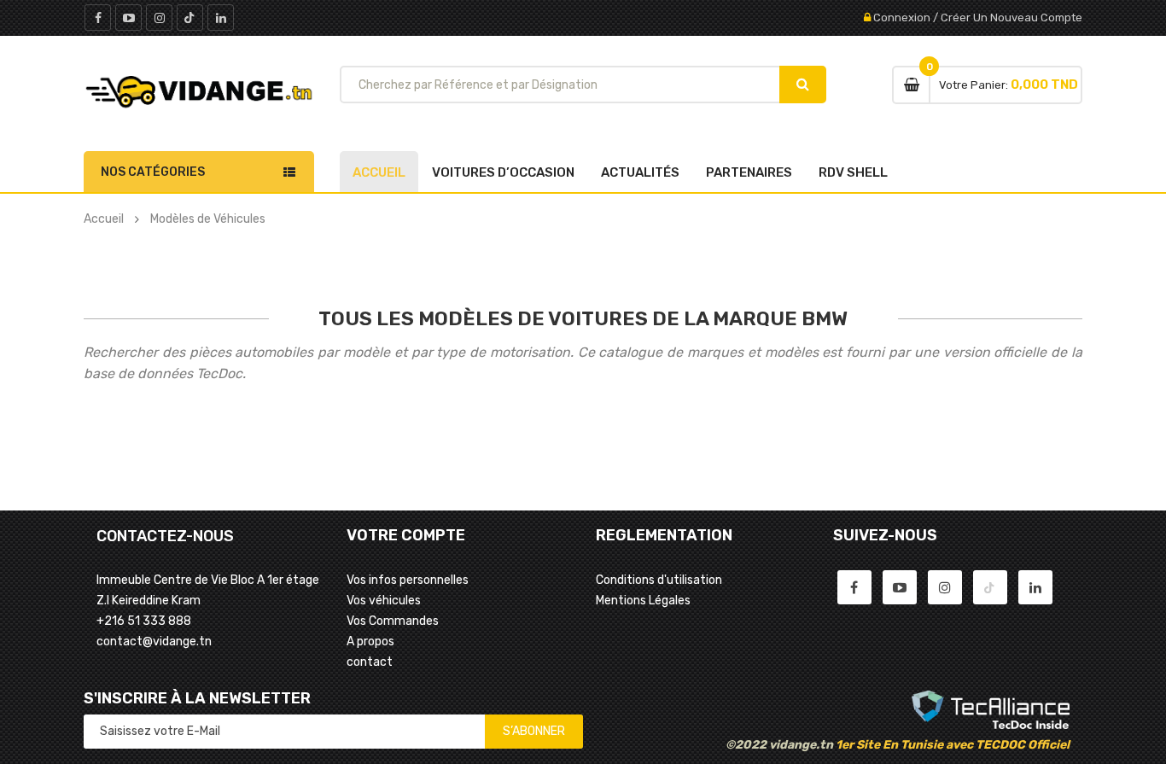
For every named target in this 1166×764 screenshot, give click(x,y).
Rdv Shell (853, 172)
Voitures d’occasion (503, 172)
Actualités (640, 172)
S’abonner (534, 731)
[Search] (802, 84)
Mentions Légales (643, 600)
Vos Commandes (393, 621)
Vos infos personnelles (408, 580)
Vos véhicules (384, 600)
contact (370, 662)
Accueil (379, 172)
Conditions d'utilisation (659, 580)
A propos (370, 641)
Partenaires (749, 172)
